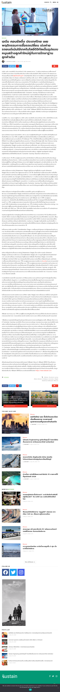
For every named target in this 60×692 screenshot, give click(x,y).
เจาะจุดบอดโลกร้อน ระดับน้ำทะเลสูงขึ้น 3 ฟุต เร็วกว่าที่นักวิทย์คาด (40, 547)
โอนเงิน (44, 261)
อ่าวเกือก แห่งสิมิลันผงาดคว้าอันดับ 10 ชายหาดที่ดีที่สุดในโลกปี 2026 (40, 475)
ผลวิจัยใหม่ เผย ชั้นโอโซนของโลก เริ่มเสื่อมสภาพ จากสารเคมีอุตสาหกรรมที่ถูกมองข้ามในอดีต (44, 419)
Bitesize (4, 38)
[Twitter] (13, 572)
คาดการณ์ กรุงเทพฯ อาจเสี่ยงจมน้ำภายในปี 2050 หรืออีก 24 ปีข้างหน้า (25, 640)
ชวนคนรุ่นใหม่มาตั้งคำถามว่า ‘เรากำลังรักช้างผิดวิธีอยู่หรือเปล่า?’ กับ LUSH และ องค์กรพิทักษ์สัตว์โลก (40, 497)
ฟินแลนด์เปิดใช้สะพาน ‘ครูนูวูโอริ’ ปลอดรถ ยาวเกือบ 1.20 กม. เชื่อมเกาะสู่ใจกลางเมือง (39, 513)
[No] (58, 688)
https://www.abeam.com (44, 371)
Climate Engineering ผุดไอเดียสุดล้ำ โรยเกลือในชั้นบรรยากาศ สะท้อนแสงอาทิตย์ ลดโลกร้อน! (40, 441)
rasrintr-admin (11, 61)
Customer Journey (54, 377)
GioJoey (34, 424)
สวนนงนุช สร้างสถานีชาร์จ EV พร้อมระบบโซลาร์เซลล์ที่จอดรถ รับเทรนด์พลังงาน (40, 530)
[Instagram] (21, 572)
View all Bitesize (29, 562)
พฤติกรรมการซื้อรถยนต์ (48, 380)
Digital (56, 379)
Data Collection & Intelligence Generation (44, 379)
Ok (30, 689)
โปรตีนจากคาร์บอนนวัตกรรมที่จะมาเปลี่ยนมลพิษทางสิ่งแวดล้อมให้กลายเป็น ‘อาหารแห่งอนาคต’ (31, 661)
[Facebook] (5, 572)
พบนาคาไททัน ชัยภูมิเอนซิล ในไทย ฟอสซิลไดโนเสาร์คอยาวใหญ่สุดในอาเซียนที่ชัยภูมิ (37, 458)
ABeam (46, 377)
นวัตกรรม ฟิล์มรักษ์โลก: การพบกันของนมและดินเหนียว (22, 647)
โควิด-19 (56, 380)
